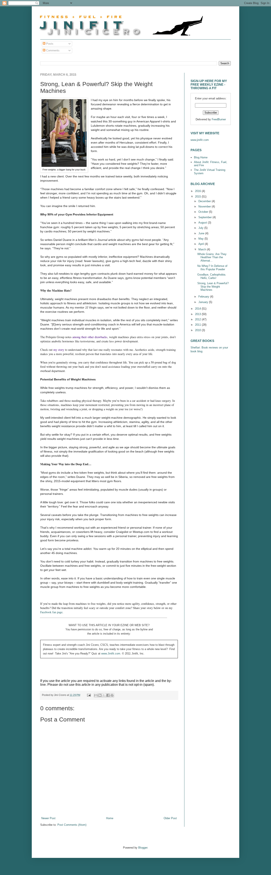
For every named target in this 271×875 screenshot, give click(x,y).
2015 (198, 196)
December (205, 201)
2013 (198, 314)
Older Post (170, 818)
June (201, 233)
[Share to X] (104, 695)
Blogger (142, 847)
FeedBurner (219, 119)
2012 (198, 319)
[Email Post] (88, 695)
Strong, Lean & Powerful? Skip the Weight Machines (213, 286)
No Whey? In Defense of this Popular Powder (212, 267)
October (203, 211)
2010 (198, 330)
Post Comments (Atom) (71, 824)
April (201, 243)
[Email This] (96, 695)
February (204, 296)
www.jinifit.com (200, 139)
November (205, 206)
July (201, 227)
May (201, 238)
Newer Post (48, 818)
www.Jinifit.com (110, 653)
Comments (52, 50)
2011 (198, 324)
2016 (198, 191)
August (203, 222)
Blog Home (200, 157)
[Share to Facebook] (108, 695)
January (203, 302)
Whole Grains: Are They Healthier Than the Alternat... (212, 257)
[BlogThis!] (100, 695)
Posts (49, 43)
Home (109, 818)
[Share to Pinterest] (112, 695)
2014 (198, 308)
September (205, 217)
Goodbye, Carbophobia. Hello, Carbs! (211, 276)
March (202, 249)
